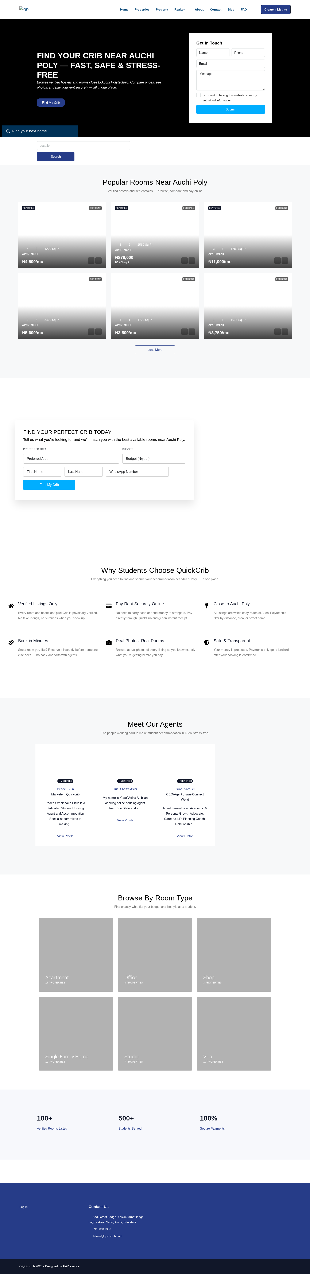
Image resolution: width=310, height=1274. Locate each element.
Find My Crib (49, 485)
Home (124, 9)
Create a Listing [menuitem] (275, 9)
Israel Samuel (184, 789)
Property (162, 9)
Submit (230, 109)
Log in (23, 1206)
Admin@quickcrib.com (107, 1236)
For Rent (95, 208)
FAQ (244, 9)
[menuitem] (254, 9)
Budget (127, 449)
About (199, 9)
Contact (215, 9)
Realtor (179, 9)
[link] (62, 235)
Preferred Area (34, 449)
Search (56, 156)
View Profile (65, 836)
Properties (142, 9)
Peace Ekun (65, 789)
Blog (231, 9)
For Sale (188, 208)
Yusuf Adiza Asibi (125, 789)
